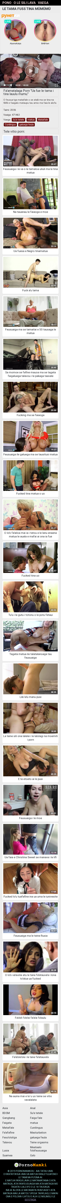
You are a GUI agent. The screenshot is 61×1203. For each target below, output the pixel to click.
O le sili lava (25, 2)
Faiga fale (36, 1117)
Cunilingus (10, 124)
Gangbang (8, 1117)
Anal (32, 1108)
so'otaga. (30, 1199)
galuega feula (26, 124)
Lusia (5, 1150)
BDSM (6, 1113)
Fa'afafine (8, 1132)
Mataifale (43, 119)
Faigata (7, 1122)
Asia (5, 1108)
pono (6, 2)
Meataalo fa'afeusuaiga (38, 1149)
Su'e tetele (18, 119)
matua (31, 119)
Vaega (43, 2)
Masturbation (38, 1132)
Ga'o (32, 1155)
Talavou (7, 1142)
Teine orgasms (39, 1142)
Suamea (7, 1155)
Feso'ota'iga (9, 1137)
